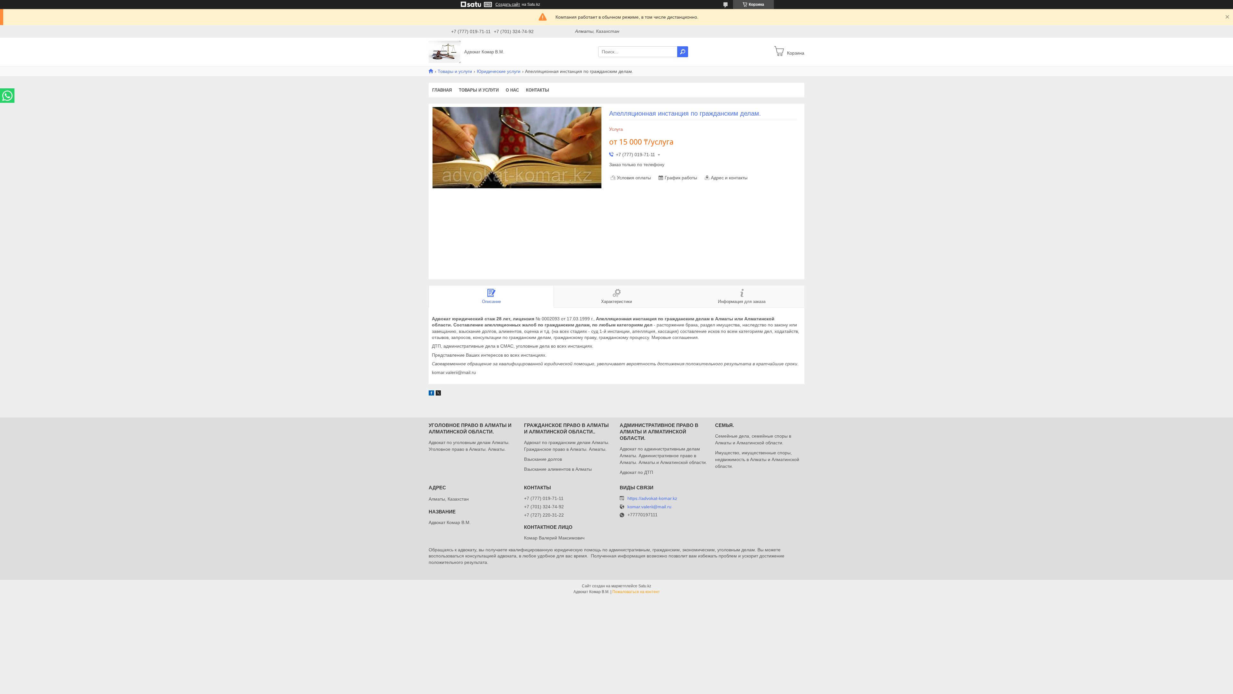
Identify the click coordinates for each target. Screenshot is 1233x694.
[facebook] (431, 393)
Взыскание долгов (543, 459)
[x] (438, 393)
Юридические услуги (498, 71)
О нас (512, 90)
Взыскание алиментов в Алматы (558, 469)
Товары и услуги (455, 71)
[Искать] (682, 51)
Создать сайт (507, 4)
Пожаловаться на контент (636, 592)
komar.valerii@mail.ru (649, 506)
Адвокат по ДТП (636, 472)
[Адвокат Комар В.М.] (444, 51)
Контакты (537, 90)
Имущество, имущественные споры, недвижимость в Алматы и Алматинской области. (757, 459)
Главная (442, 90)
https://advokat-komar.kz (652, 498)
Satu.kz (644, 586)
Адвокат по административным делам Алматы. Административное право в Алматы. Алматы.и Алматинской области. (663, 455)
